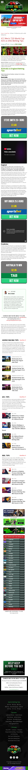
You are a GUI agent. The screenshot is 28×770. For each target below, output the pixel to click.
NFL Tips (14, 709)
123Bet (10, 586)
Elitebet (10, 604)
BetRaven (11, 546)
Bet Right (11, 556)
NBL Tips (19, 704)
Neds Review (10, 717)
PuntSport (11, 567)
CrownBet (11, 579)
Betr (10, 602)
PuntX (10, 572)
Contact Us (13, 730)
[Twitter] (14, 757)
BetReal (10, 549)
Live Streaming (14, 734)
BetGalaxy (11, 606)
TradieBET (11, 544)
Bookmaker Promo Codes (14, 740)
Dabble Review (18, 715)
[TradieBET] (14, 518)
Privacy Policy (20, 732)
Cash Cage (11, 574)
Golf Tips (21, 706)
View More (22, 340)
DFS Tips (9, 709)
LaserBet (11, 599)
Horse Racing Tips (14, 706)
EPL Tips (19, 709)
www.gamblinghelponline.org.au (13, 320)
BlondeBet (11, 558)
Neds (10, 551)
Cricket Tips (6, 33)
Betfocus (11, 560)
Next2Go (10, 597)
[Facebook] (11, 757)
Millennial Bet (12, 590)
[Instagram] (17, 757)
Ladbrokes (11, 539)
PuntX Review (9, 721)
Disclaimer (19, 730)
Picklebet (11, 553)
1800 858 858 (22, 317)
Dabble (10, 542)
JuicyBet (10, 588)
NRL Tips (14, 704)
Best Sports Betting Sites (14, 736)
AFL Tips (9, 704)
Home (2, 33)
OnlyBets (11, 562)
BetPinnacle (11, 592)
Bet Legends (11, 569)
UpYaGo (10, 581)
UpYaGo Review (17, 717)
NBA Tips (7, 706)
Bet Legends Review (14, 723)
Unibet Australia (12, 565)
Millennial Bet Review (17, 721)
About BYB (8, 730)
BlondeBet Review (17, 719)
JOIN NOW (22, 539)
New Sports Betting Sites (14, 738)
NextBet (10, 583)
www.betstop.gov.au (13, 689)
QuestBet (11, 595)
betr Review (9, 719)
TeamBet (11, 576)
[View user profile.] (5, 294)
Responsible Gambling (10, 732)
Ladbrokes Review (10, 715)
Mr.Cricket (18, 44)
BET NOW (14, 136)
